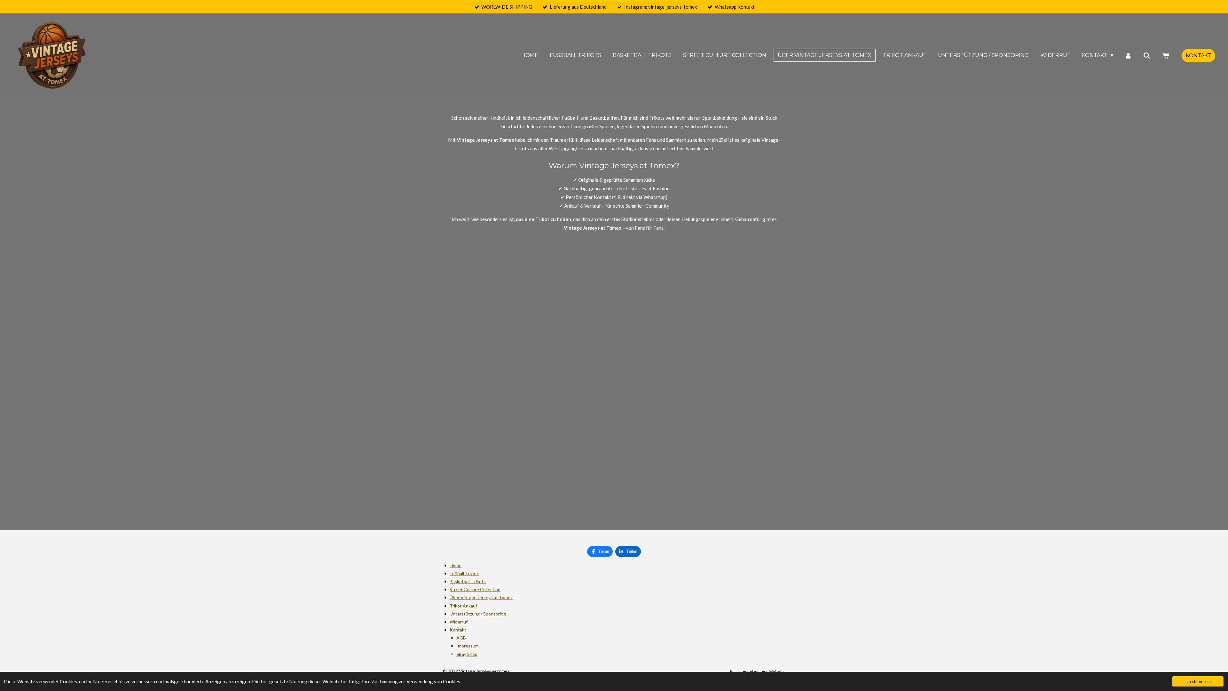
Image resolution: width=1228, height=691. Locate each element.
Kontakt (458, 629)
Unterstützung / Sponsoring (478, 613)
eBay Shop (466, 654)
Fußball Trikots (464, 573)
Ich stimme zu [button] (1198, 681)
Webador (777, 671)
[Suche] (1146, 55)
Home (455, 565)
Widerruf (459, 621)
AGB (461, 637)
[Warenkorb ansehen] (1165, 55)
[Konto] (1128, 55)
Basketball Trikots (468, 581)
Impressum (467, 645)
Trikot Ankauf (463, 605)
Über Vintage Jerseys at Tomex (481, 597)
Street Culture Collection (475, 589)
